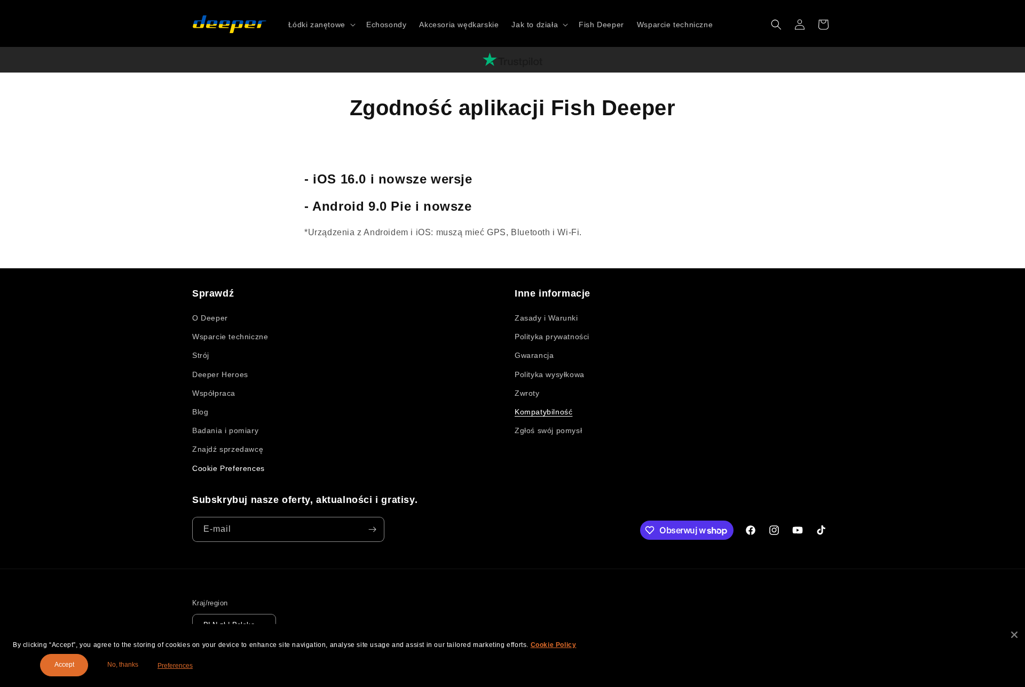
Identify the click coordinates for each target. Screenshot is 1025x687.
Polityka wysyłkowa (550, 374)
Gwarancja (534, 355)
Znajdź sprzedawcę (227, 449)
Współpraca (213, 393)
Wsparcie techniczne (230, 336)
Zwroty (527, 393)
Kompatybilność (543, 412)
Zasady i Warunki (546, 318)
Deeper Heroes (220, 374)
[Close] (1014, 634)
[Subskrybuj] (372, 529)
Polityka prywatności (552, 336)
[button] (321, 24)
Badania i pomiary (225, 430)
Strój (200, 355)
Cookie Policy (554, 645)
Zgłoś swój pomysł (548, 430)
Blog (200, 412)
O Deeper (210, 318)
